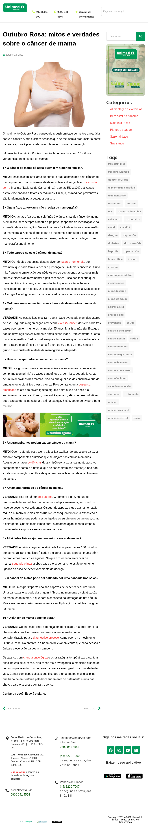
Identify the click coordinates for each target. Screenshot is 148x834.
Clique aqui (18, 771)
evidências (35, 462)
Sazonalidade (119, 136)
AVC (110, 211)
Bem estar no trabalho (124, 116)
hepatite (113, 251)
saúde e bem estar (119, 370)
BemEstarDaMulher (129, 211)
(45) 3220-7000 (70, 755)
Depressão (129, 235)
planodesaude (117, 291)
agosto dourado (118, 179)
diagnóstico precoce (46, 637)
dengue (112, 235)
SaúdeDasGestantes (120, 354)
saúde (134, 338)
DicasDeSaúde (132, 243)
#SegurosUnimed (118, 171)
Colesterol (114, 219)
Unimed (112, 402)
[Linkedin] (136, 750)
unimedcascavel (118, 418)
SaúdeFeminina (117, 378)
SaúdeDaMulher (118, 346)
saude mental (116, 338)
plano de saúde (117, 298)
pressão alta (116, 314)
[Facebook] (110, 750)
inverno (113, 267)
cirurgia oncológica (35, 657)
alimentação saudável (122, 187)
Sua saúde (117, 143)
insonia (132, 259)
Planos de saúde (121, 129)
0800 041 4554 (20, 794)
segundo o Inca (22, 563)
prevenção (114, 322)
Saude (130, 322)
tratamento (132, 394)
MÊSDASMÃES (116, 283)
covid (111, 227)
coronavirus (133, 219)
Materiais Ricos (120, 122)
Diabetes (113, 243)
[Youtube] (127, 750)
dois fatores (45, 496)
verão (137, 418)
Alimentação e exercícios (126, 109)
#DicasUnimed (116, 163)
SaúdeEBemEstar (118, 362)
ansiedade (114, 203)
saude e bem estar (119, 330)
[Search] (140, 36)
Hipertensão (131, 251)
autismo (131, 203)
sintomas (113, 394)
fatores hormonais (72, 261)
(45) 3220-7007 (70, 786)
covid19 (125, 227)
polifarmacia (116, 306)
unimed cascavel (118, 410)
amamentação (117, 195)
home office (115, 259)
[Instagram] (119, 750)
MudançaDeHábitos (120, 275)
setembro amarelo (119, 386)
